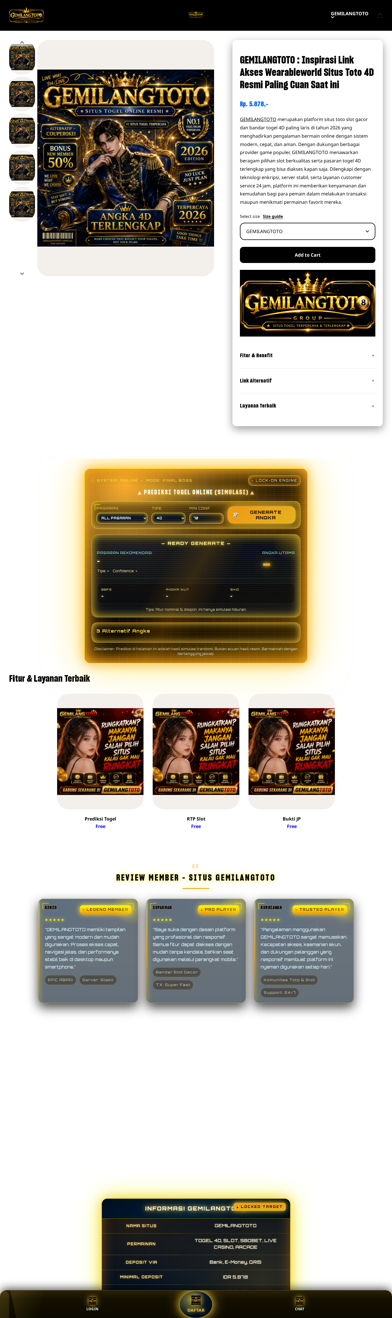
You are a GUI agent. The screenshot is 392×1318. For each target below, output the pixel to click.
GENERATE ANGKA (257, 514)
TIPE (157, 508)
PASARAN (107, 508)
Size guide (273, 216)
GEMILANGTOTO (349, 13)
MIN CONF (199, 508)
